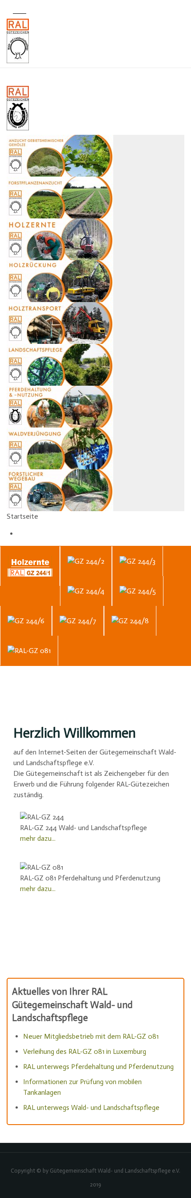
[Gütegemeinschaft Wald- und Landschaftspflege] (95, 41)
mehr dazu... (38, 838)
